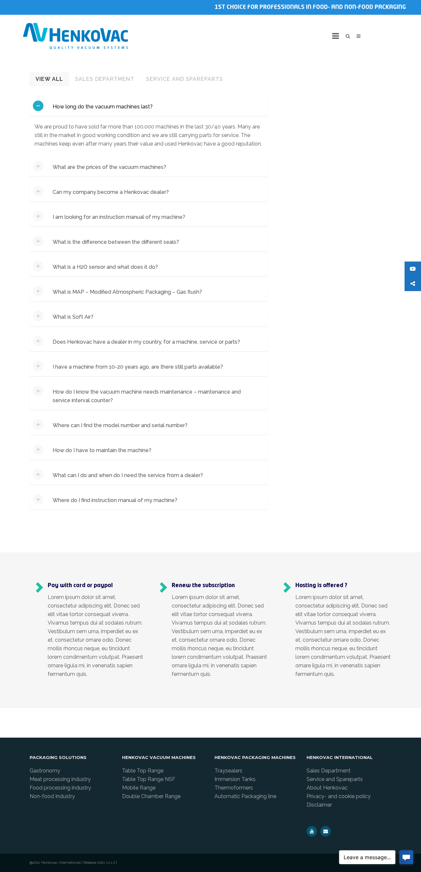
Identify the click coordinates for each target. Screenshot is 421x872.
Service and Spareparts (184, 79)
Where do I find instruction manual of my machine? (115, 500)
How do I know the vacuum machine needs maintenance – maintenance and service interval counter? (147, 396)
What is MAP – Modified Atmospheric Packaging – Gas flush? (127, 292)
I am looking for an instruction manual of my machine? (119, 217)
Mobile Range (139, 788)
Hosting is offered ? (321, 585)
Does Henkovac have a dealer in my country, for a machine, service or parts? (146, 342)
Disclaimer (319, 805)
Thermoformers (233, 788)
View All (49, 79)
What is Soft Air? (73, 317)
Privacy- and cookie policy (339, 796)
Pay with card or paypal (80, 585)
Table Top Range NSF (148, 779)
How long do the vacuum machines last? (103, 106)
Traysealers (228, 771)
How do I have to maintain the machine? (102, 450)
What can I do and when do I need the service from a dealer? (128, 475)
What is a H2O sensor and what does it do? (105, 267)
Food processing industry (60, 788)
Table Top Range (142, 771)
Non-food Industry (52, 796)
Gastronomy (45, 771)
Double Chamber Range (151, 796)
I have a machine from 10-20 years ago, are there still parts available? (138, 367)
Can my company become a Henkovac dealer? (111, 192)
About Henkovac (327, 788)
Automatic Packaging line (245, 796)
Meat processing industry (60, 779)
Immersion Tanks (235, 779)
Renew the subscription (203, 585)
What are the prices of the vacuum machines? (109, 167)
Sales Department (104, 79)
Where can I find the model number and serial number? (120, 425)
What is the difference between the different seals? (116, 242)
